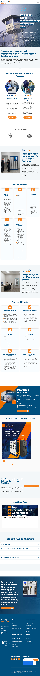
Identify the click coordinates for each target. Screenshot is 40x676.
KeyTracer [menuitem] (14, 623)
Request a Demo (7, 608)
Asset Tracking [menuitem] (28, 625)
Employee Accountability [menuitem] (30, 623)
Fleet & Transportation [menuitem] (16, 638)
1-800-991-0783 (6, 626)
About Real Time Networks (4, 633)
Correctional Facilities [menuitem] (16, 640)
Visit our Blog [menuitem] (28, 638)
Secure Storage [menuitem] (28, 626)
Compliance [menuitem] (28, 631)
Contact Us (3, 628)
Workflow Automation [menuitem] (30, 630)
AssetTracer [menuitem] (14, 622)
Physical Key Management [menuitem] (30, 622)
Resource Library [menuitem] (29, 636)
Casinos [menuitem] (13, 643)
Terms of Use (20, 672)
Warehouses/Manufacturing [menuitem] (17, 641)
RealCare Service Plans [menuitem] (16, 628)
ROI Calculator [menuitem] (28, 641)
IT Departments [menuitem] (15, 644)
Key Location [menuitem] (14, 625)
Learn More (12, 117)
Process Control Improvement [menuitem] (31, 628)
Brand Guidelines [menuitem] (29, 643)
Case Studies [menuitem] (28, 640)
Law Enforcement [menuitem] (15, 636)
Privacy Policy (31, 671)
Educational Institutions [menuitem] (16, 647)
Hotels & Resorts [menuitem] (15, 646)
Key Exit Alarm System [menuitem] (16, 626)
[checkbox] (28, 404)
